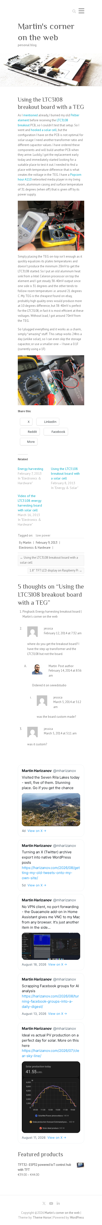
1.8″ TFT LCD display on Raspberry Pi (56, 570)
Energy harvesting (30, 469)
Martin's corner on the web (46, 31)
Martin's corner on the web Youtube (51, 1204)
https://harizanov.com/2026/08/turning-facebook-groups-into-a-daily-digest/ (50, 1001)
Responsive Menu (81, 10)
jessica (48, 628)
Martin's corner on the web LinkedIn (58, 1204)
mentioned (30, 115)
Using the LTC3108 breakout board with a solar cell (65, 473)
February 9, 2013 (46, 543)
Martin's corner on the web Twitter (43, 1204)
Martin (27, 543)
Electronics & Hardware (35, 548)
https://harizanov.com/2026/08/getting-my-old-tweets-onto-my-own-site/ (51, 872)
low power (43, 535)
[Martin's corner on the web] (51, 55)
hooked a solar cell (43, 130)
